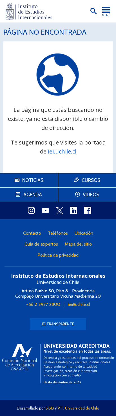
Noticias (32, 180)
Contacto (32, 233)
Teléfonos (58, 233)
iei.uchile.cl (62, 151)
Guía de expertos (41, 244)
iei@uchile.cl (79, 304)
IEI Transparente (58, 323)
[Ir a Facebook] (87, 210)
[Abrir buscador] (93, 11)
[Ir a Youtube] (45, 210)
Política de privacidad (58, 255)
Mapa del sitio (78, 244)
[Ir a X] (59, 210)
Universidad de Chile (82, 408)
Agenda (32, 194)
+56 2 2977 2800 (43, 304)
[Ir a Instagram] (31, 210)
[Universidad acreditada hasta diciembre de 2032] (58, 363)
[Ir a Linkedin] (73, 210)
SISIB (50, 408)
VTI (60, 408)
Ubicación (84, 233)
